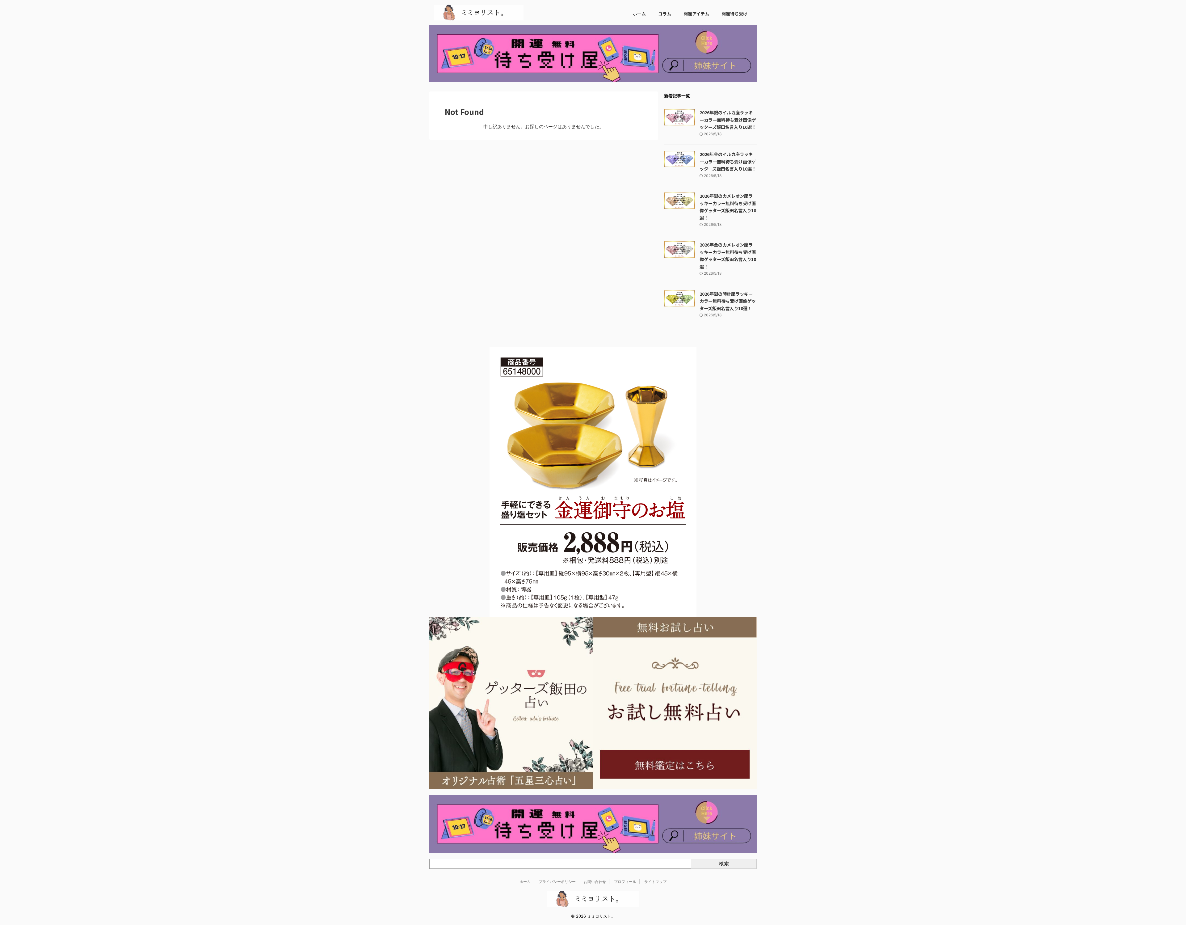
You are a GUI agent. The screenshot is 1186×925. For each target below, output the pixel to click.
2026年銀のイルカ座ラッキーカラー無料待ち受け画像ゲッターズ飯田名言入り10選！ (728, 119)
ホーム (639, 14)
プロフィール (625, 881)
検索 (724, 863)
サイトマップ (655, 881)
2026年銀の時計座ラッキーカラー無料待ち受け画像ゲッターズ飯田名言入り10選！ (728, 300)
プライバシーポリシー (557, 881)
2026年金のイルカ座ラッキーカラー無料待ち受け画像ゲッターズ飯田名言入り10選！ (728, 161)
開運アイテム (696, 14)
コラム (664, 14)
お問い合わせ (595, 881)
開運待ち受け (734, 14)
